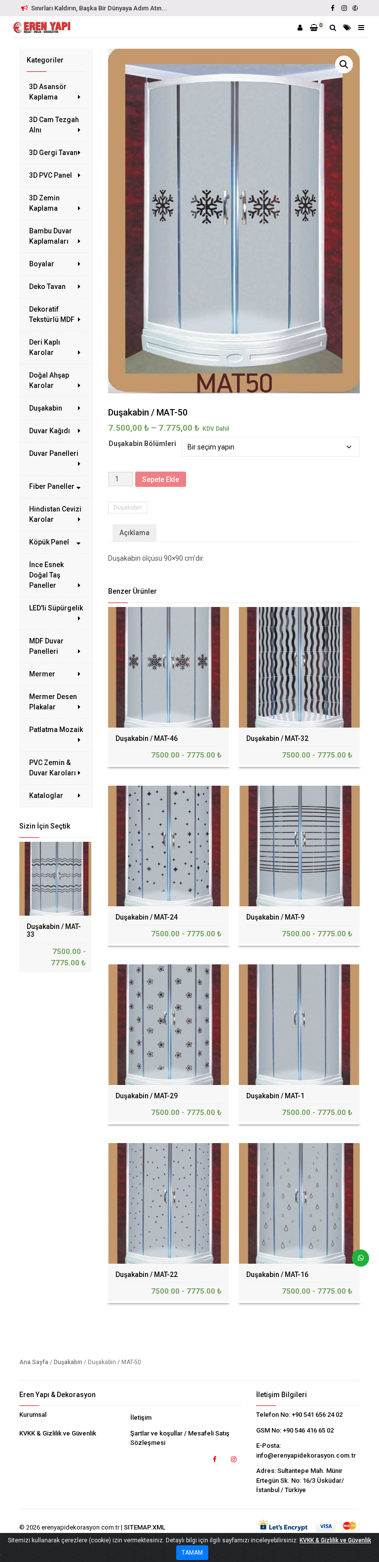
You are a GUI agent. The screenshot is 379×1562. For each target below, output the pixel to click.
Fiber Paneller (52, 486)
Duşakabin (45, 408)
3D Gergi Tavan (53, 153)
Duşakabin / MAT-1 (275, 1096)
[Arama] (333, 27)
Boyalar (41, 264)
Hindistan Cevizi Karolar (55, 514)
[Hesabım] (300, 27)
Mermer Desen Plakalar (53, 702)
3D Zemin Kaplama (44, 203)
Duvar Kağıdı (49, 431)
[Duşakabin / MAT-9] (299, 846)
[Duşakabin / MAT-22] (168, 1203)
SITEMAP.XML (144, 1527)
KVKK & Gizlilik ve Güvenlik (57, 1433)
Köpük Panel (49, 542)
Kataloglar (46, 795)
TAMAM (192, 1552)
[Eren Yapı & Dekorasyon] (41, 27)
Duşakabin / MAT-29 (146, 1096)
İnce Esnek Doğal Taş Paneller (46, 575)
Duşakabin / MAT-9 (275, 917)
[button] (344, 64)
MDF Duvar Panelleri (46, 646)
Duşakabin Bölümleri (142, 443)
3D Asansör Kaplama (48, 92)
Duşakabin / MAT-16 (277, 1274)
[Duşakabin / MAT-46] (168, 667)
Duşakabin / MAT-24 (146, 917)
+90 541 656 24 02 (317, 1414)
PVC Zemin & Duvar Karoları (52, 768)
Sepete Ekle (160, 479)
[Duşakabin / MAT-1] (299, 1024)
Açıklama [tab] (134, 533)
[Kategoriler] (347, 27)
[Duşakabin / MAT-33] (56, 879)
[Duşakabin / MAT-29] (168, 1024)
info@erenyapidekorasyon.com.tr (306, 1455)
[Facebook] (333, 8)
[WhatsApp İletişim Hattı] (356, 1261)
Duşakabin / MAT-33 (54, 931)
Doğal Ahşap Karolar (49, 380)
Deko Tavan (47, 286)
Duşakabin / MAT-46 (146, 738)
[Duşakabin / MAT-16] (299, 1203)
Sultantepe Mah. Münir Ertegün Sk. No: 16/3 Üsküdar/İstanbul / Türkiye (300, 1480)
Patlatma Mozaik (56, 729)
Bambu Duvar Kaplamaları (50, 236)
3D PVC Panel (50, 175)
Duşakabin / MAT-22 (146, 1274)
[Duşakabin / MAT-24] (168, 846)
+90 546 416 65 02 (308, 1430)
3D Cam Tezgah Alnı (54, 125)
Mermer (42, 674)
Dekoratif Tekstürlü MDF (52, 314)
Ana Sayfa (33, 1362)
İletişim (141, 1417)
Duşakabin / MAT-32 (277, 738)
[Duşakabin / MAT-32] (299, 667)
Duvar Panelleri (53, 453)
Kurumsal (32, 1414)
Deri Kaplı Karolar (44, 347)
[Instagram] (344, 8)
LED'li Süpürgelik (56, 608)
